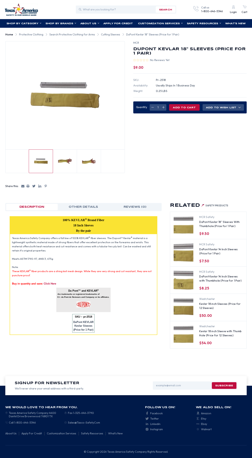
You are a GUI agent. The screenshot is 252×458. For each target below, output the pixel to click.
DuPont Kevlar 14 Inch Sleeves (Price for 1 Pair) (218, 251)
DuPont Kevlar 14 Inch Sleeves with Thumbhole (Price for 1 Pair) (220, 278)
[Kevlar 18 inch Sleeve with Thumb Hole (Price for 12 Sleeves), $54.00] (183, 334)
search (165, 10)
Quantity (141, 107)
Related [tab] (199, 205)
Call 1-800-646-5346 (22, 422)
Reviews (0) (135, 207)
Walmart (206, 429)
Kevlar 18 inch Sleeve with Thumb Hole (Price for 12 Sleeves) (220, 333)
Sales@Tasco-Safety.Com (84, 422)
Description (31, 207)
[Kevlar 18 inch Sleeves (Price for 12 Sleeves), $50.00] (183, 307)
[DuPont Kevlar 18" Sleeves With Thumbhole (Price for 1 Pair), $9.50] (183, 225)
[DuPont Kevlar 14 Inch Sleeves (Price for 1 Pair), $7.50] (183, 252)
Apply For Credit (118, 23)
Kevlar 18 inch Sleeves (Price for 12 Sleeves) (220, 306)
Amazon (206, 413)
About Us (88, 23)
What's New (235, 23)
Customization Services (159, 23)
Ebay (204, 424)
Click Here (50, 283)
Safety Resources (202, 23)
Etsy (203, 418)
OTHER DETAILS (83, 207)
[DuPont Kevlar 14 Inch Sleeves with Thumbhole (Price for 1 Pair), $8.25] (183, 280)
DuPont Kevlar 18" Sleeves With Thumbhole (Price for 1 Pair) (219, 224)
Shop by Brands (59, 23)
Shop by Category (22, 23)
